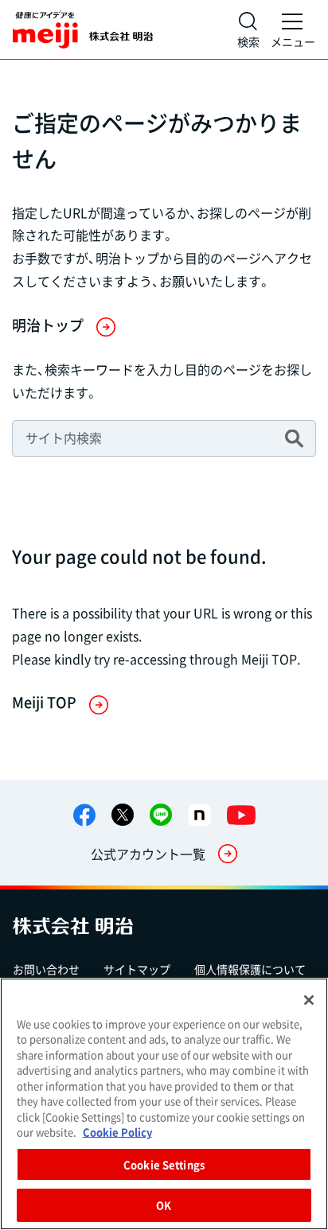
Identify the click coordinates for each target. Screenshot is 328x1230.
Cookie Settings (164, 1164)
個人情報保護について (250, 969)
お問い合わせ (46, 969)
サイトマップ (136, 969)
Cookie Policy (117, 1131)
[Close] (308, 1000)
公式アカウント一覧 (148, 853)
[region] (164, 1104)
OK (163, 1204)
